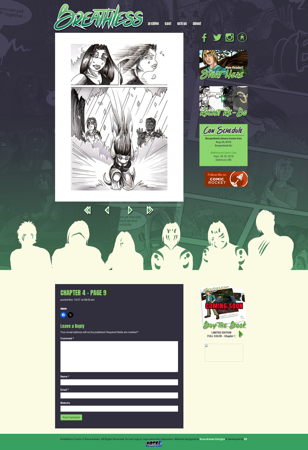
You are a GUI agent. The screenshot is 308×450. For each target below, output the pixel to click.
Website (65, 403)
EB (245, 439)
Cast (168, 23)
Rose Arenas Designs (212, 439)
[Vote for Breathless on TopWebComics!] (154, 443)
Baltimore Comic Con (223, 152)
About (197, 23)
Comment (67, 338)
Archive (153, 23)
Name (64, 376)
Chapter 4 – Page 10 (131, 211)
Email (64, 389)
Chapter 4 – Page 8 (107, 211)
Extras (182, 23)
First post (88, 211)
